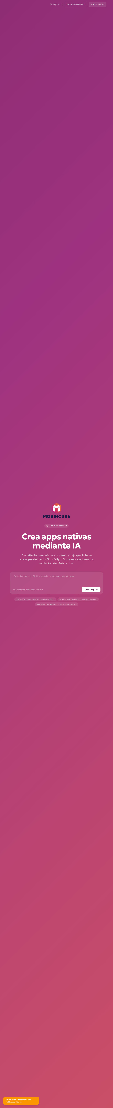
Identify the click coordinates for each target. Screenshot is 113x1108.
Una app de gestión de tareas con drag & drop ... (35, 599)
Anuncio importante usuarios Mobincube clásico (18, 1101)
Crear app (89, 589)
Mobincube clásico (76, 4)
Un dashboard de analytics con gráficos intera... (78, 599)
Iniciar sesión (97, 4)
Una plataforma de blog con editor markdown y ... (56, 604)
